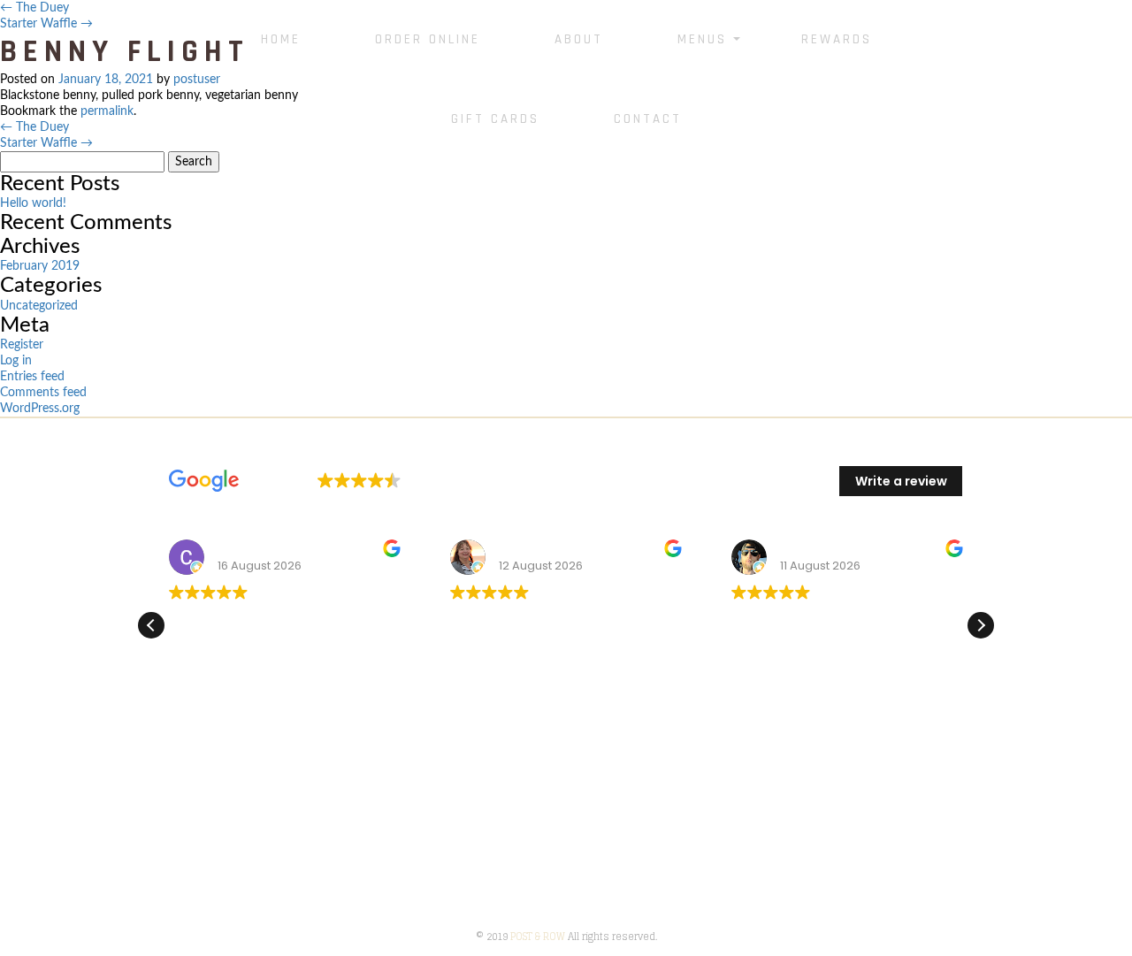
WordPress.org (40, 408)
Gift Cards (495, 119)
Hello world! (33, 203)
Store (158, 844)
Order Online (427, 39)
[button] (981, 625)
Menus (702, 39)
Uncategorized (39, 306)
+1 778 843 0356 (856, 828)
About (579, 39)
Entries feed (32, 377)
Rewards (836, 39)
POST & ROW (537, 936)
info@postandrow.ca (896, 852)
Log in (16, 361)
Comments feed (43, 392)
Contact (648, 119)
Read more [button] (483, 702)
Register (21, 345)
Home (281, 39)
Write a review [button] (901, 481)
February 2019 (40, 266)
